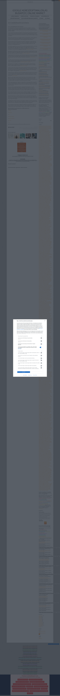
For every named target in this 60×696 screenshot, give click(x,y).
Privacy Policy (35, 375)
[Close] (45, 321)
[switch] (41, 338)
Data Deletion (25, 375)
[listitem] (30, 336)
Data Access (30, 375)
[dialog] (30, 348)
